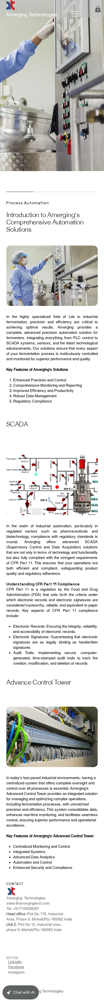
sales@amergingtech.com (28, 903)
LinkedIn (15, 962)
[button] (98, 8)
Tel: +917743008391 (23, 908)
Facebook (16, 967)
